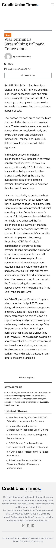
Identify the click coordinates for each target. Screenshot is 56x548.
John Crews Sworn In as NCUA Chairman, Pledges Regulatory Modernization (24, 464)
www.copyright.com (22, 395)
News (7, 35)
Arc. (19, 538)
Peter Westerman (23, 57)
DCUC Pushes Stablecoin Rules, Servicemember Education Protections (27, 445)
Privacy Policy (19, 541)
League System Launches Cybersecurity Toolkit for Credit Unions (27, 428)
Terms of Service (45, 538)
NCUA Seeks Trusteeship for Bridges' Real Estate (28, 453)
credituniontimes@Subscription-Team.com (27, 520)
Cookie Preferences (34, 541)
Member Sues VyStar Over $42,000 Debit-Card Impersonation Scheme (27, 419)
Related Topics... (27, 377)
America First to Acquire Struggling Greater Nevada (27, 436)
